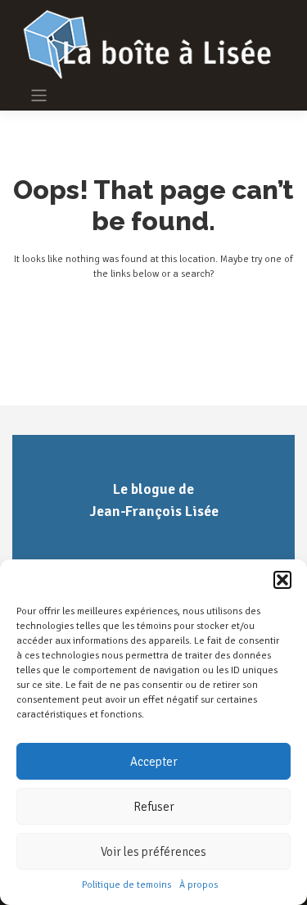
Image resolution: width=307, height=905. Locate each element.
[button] (282, 580)
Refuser (153, 806)
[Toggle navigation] (39, 95)
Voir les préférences (153, 851)
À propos (198, 885)
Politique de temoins (126, 885)
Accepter (154, 761)
